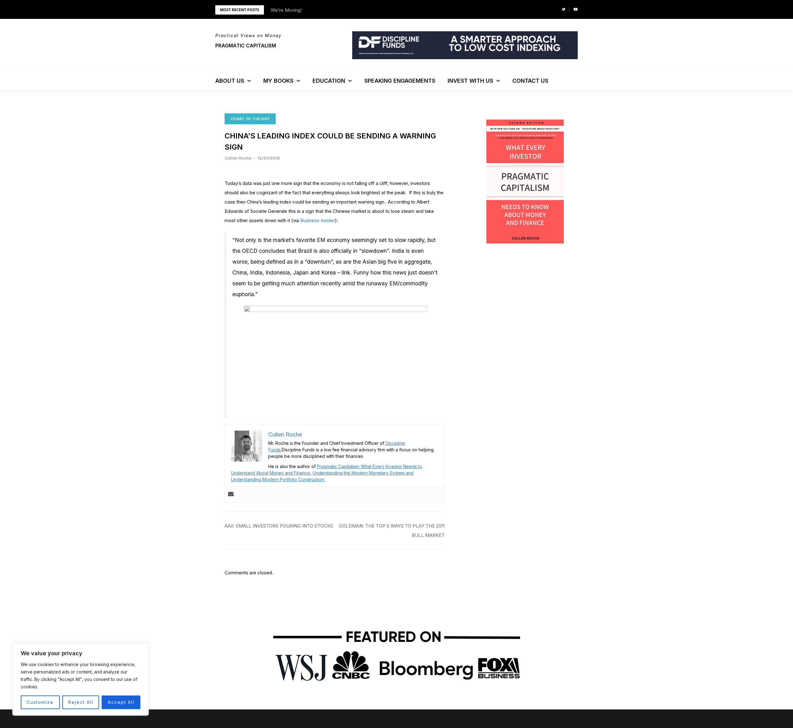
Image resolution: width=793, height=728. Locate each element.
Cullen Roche (238, 158)
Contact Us (530, 80)
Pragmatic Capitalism (245, 45)
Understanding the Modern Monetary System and (363, 473)
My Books (278, 80)
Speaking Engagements (399, 80)
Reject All (80, 702)
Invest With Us (470, 80)
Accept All (121, 702)
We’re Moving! (286, 10)
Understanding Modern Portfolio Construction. (278, 479)
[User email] (231, 494)
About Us (229, 80)
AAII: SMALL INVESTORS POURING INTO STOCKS (279, 526)
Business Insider (317, 220)
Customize (40, 702)
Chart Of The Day (250, 118)
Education (329, 80)
